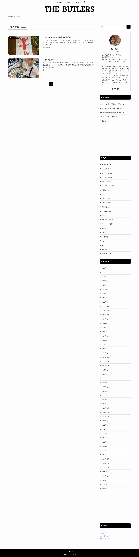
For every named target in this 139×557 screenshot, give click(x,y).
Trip (103, 241)
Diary (103, 245)
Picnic (104, 215)
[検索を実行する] (128, 27)
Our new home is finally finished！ (111, 108)
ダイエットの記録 (107, 224)
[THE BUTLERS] (69, 9)
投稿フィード (104, 534)
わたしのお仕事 (107, 169)
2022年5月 (105, 438)
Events (104, 232)
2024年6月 (105, 332)
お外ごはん (105, 194)
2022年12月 (105, 408)
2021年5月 (105, 489)
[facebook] (112, 89)
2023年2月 (105, 400)
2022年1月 (105, 455)
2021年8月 (105, 476)
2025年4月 (105, 289)
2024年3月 (105, 344)
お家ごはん (105, 190)
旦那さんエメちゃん (108, 220)
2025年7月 (105, 276)
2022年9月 (105, 421)
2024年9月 (105, 319)
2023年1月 (105, 404)
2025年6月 (105, 281)
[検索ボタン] (84, 2)
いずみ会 (103, 121)
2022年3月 (105, 446)
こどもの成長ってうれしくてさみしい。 (113, 104)
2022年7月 (105, 429)
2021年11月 (105, 463)
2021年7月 (105, 480)
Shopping (105, 237)
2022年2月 (105, 450)
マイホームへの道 (107, 173)
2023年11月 (105, 361)
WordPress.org (104, 538)
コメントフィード (105, 536)
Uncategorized (106, 253)
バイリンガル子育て (108, 186)
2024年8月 (105, 323)
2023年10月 (105, 366)
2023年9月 (105, 370)
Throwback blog (107, 211)
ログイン (102, 531)
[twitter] (115, 89)
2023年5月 (105, 387)
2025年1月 (105, 302)
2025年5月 (105, 285)
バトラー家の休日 (107, 177)
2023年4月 (105, 391)
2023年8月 (105, 374)
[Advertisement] (115, 139)
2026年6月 (105, 268)
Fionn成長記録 (106, 203)
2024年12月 (105, 306)
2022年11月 (105, 412)
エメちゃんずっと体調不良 (108, 117)
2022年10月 (105, 416)
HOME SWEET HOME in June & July (112, 112)
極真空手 (104, 249)
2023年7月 (105, 378)
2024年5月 (105, 336)
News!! (104, 228)
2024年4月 (105, 340)
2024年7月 (105, 327)
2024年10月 (105, 315)
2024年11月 (105, 310)
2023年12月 (105, 357)
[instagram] (118, 89)
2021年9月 (105, 472)
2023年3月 (105, 395)
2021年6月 (105, 484)
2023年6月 (105, 382)
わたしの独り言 (107, 181)
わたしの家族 (106, 198)
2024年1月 (105, 353)
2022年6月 (105, 433)
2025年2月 (105, 298)
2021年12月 (105, 459)
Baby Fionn (105, 207)
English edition (106, 164)
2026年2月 (105, 272)
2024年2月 (105, 349)
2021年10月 (105, 467)
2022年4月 (105, 442)
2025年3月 (105, 293)
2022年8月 (105, 425)
